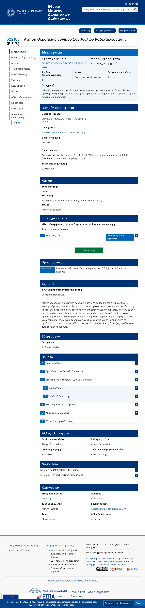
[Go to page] (135, 9)
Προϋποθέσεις (19, 74)
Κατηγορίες (17, 108)
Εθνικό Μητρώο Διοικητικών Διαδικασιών (59, 12)
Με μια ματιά (18, 51)
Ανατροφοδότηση (127, 30)
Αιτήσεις (46, 498)
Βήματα (15, 91)
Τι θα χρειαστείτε (20, 68)
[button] (118, 603)
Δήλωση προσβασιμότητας (63, 564)
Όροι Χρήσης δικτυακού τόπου (65, 561)
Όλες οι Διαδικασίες (20, 550)
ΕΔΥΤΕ (108, 544)
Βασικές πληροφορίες (23, 57)
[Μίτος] (26, 12)
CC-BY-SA (118, 552)
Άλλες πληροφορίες (22, 97)
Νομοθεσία (17, 102)
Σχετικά (15, 80)
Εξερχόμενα (18, 85)
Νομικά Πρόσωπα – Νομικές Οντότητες (63, 132)
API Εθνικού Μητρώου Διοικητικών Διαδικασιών (72, 580)
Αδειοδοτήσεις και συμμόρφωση (108, 508)
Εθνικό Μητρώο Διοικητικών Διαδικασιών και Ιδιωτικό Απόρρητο (64, 553)
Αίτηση (15, 63)
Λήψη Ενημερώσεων (105, 30)
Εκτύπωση (85, 30)
